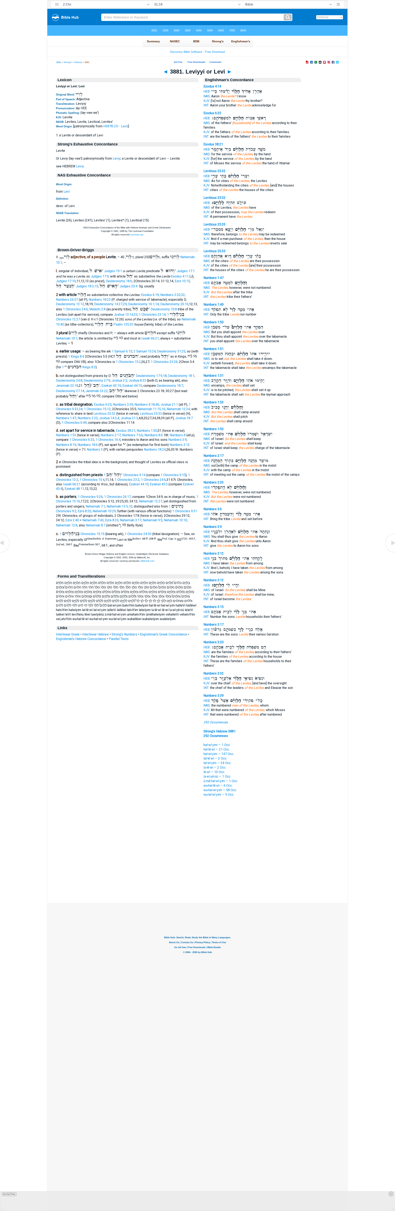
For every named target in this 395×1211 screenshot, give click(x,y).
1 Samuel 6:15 (122, 351)
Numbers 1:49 (213, 304)
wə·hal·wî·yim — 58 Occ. (220, 790)
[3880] (5, 552)
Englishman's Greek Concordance (163, 634)
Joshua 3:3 (119, 380)
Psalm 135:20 (123, 324)
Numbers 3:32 (213, 673)
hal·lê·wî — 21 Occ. (216, 749)
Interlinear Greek (68, 634)
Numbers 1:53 (66, 435)
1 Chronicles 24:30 (138, 534)
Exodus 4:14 (212, 86)
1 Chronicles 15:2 (128, 362)
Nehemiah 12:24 (178, 409)
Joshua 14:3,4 (109, 418)
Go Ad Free (9, 1194)
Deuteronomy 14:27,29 (110, 304)
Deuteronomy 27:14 (70, 391)
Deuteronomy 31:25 (171, 351)
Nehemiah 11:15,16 (151, 409)
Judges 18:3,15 (87, 286)
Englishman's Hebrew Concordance (81, 639)
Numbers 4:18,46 (147, 404)
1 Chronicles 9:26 (90, 497)
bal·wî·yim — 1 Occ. (216, 745)
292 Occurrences (215, 722)
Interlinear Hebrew (95, 634)
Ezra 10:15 (182, 281)
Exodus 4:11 (180, 276)
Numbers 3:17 (213, 624)
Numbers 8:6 (153, 435)
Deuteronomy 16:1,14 (143, 304)
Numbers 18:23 (100, 300)
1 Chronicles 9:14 (124, 475)
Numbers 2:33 (88, 418)
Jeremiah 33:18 (67, 386)
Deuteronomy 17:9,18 (151, 376)
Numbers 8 (178, 435)
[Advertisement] (197, 877)
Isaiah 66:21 (150, 338)
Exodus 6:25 (103, 404)
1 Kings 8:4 (76, 356)
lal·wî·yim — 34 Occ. (217, 763)
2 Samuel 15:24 (145, 351)
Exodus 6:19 (150, 295)
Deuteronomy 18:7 (170, 386)
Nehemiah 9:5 (152, 520)
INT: (206, 105)
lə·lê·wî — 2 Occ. (214, 767)
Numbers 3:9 (177, 440)
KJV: (206, 101)
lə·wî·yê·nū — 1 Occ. (217, 776)
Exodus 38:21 (125, 431)
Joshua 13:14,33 (125, 315)
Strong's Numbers (124, 634)
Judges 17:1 (186, 271)
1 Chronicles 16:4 (108, 440)
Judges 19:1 (113, 271)
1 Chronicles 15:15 (82, 534)
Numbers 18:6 (88, 445)
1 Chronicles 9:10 (173, 475)
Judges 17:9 (100, 276)
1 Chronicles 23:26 (164, 362)
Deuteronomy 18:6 (119, 281)
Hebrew (78, 62)
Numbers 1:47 (66, 418)
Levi (67, 191)
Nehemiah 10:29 (104, 511)
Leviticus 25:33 (151, 414)
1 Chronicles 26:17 (117, 497)
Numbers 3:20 (213, 642)
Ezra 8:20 (84, 511)
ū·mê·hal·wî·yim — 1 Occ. (220, 781)
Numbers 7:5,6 (132, 435)
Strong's (68, 62)
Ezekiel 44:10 (139, 484)
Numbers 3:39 (123, 404)
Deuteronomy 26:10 (174, 304)
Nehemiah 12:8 (66, 525)
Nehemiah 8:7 (95, 525)
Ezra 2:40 (72, 520)
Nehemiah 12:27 (150, 501)
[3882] (390, 552)
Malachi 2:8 (97, 309)
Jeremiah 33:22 (97, 391)
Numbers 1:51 (213, 349)
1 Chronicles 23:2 (127, 480)
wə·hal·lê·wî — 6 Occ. (217, 785)
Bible (58, 62)
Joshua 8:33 (137, 380)
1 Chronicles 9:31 (184, 511)
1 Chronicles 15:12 (97, 409)
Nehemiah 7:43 (93, 520)
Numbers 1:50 (147, 431)
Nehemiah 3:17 (130, 520)
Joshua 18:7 (184, 418)
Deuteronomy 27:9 (97, 380)
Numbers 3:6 (212, 509)
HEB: (206, 91)
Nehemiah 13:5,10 (119, 506)
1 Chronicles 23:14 (152, 315)
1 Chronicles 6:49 (74, 423)
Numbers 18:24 (155, 449)
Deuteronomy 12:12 (70, 304)
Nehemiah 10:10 (175, 520)
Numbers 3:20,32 (172, 295)
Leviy (117, 158)
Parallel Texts (119, 639)
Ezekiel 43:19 (111, 386)
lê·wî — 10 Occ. (214, 772)
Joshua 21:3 (129, 418)
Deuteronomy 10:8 (164, 309)
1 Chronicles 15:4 (92, 480)
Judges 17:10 (66, 281)
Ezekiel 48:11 (74, 489)
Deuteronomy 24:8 (69, 380)
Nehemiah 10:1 (66, 338)
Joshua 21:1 (169, 404)
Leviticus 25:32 (104, 414)
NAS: (206, 96)
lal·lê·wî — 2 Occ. (215, 758)
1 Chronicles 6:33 (81, 440)
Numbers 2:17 (111, 435)
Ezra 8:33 (111, 520)
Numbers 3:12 (180, 445)
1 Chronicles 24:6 (75, 309)
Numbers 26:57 (67, 300)
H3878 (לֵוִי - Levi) (115, 126)
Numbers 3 (95, 449)
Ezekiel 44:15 (132, 386)
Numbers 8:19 (66, 445)
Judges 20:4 (128, 286)
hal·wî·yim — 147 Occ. (218, 754)
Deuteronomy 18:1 (181, 376)
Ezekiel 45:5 (159, 484)
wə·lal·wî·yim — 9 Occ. (218, 795)
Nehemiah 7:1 (95, 506)
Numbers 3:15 (213, 607)
